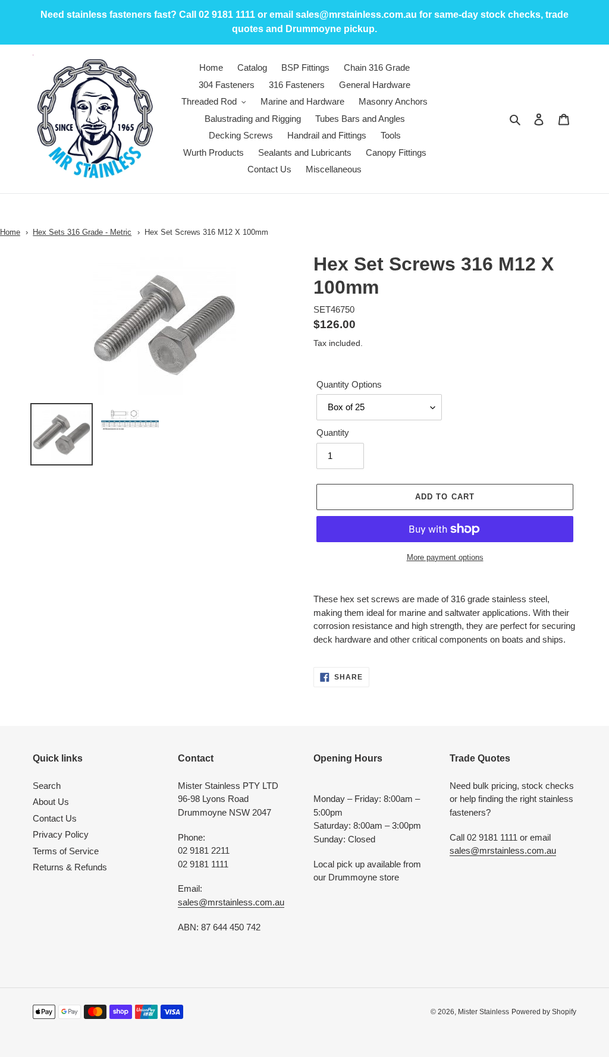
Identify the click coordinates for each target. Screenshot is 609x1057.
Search (47, 786)
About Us (51, 802)
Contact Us (55, 818)
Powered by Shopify (543, 1012)
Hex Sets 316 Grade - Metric (82, 232)
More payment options (445, 557)
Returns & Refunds (70, 867)
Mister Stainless (483, 1012)
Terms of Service (66, 851)
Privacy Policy (61, 834)
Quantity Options (349, 384)
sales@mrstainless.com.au (231, 902)
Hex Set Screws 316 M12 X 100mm (206, 232)
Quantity (332, 432)
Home (10, 232)
